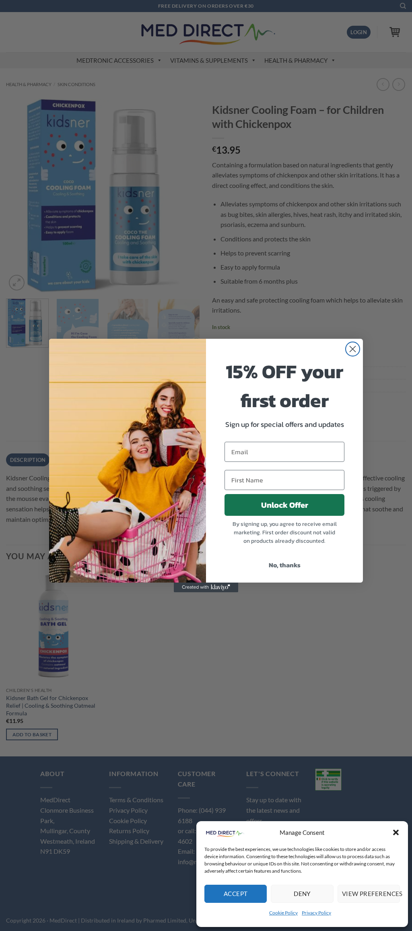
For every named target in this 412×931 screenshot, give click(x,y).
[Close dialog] (353, 349)
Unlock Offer (284, 505)
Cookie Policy (283, 913)
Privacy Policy (316, 913)
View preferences (371, 893)
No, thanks (285, 565)
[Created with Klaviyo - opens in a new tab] (206, 587)
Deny (302, 893)
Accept (236, 893)
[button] (396, 832)
